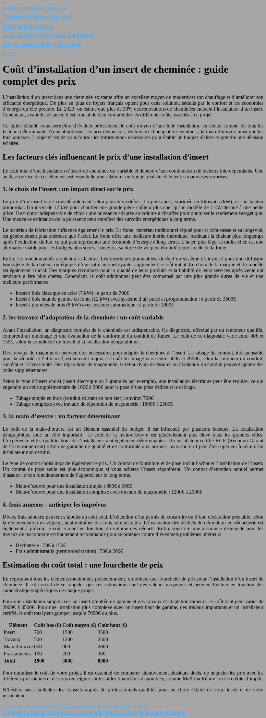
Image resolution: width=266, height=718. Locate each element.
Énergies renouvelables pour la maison (42, 44)
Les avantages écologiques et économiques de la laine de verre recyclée (75, 706)
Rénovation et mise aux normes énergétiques (48, 35)
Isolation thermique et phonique (35, 8)
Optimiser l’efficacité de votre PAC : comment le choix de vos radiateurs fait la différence (94, 712)
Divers (9, 53)
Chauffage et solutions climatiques (38, 17)
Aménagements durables (28, 26)
